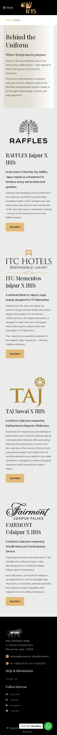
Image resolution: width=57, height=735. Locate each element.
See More (15, 227)
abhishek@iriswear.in (20, 656)
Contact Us (11, 679)
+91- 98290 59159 (18, 663)
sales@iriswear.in (40, 656)
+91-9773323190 (37, 663)
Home (9, 20)
